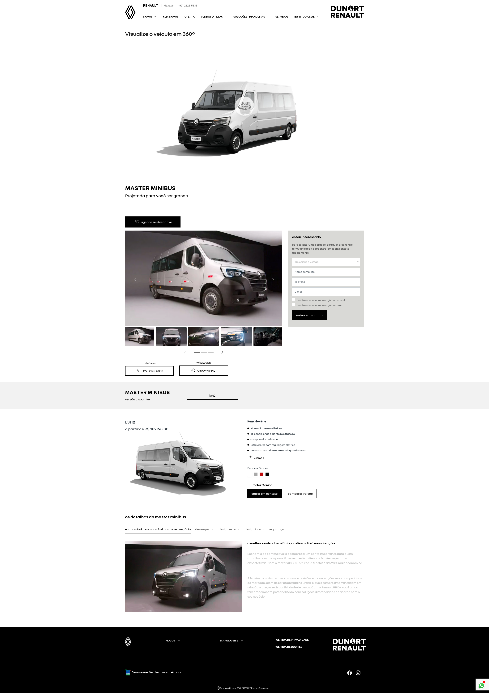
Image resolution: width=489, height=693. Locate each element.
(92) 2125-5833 (187, 5)
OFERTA (190, 16)
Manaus (168, 5)
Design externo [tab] (229, 529)
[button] (135, 278)
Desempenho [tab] (204, 529)
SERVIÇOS (281, 16)
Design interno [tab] (255, 529)
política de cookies (288, 646)
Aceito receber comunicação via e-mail (321, 300)
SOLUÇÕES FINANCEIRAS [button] (249, 16)
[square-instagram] (359, 672)
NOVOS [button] (147, 16)
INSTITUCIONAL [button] (304, 16)
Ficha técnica (262, 485)
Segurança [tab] (276, 529)
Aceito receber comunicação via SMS (319, 305)
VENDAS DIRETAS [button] (212, 16)
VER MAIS (258, 457)
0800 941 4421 (206, 370)
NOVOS (170, 640)
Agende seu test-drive (156, 222)
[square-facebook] (351, 672)
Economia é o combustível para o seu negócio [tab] (158, 529)
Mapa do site (229, 640)
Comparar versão (300, 493)
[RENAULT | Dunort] (130, 12)
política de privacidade (291, 639)
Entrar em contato (309, 315)
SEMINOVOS (170, 16)
